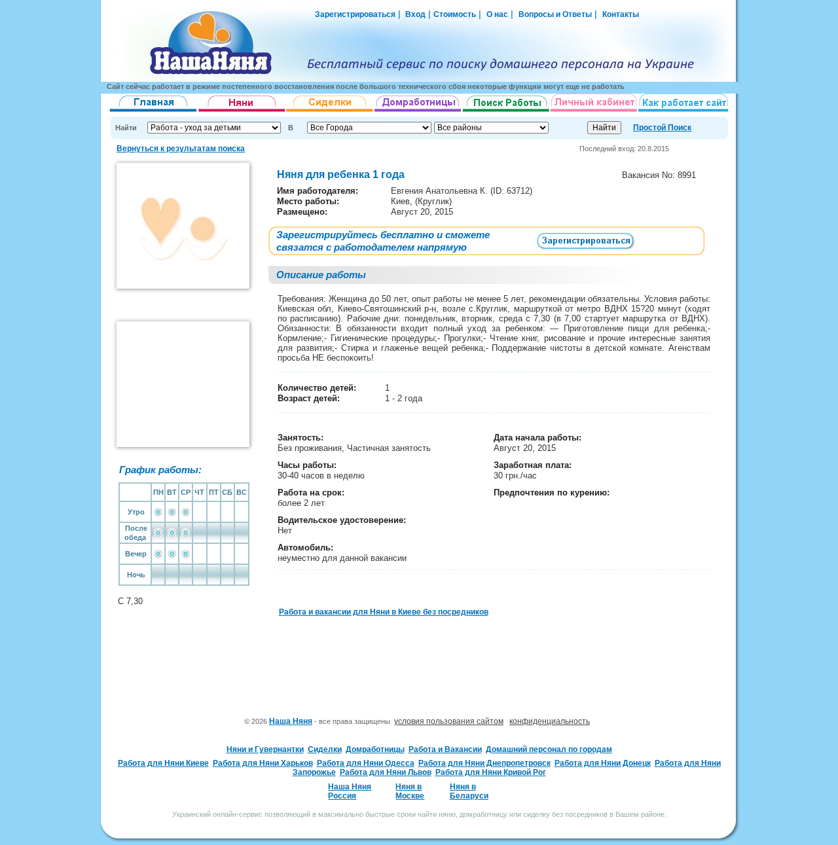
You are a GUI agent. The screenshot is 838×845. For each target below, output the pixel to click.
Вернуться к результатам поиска (181, 148)
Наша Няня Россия (349, 791)
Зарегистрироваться (355, 14)
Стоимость (454, 14)
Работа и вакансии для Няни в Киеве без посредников (383, 612)
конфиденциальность (549, 721)
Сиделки (325, 749)
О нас (497, 14)
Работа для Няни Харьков (263, 763)
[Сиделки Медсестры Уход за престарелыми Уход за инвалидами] (330, 112)
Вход (414, 14)
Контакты (620, 14)
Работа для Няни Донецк (603, 763)
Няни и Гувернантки (265, 749)
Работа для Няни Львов (385, 772)
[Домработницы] (418, 112)
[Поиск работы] (506, 112)
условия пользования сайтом (448, 721)
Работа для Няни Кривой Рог (490, 772)
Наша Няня (290, 721)
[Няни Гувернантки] (242, 112)
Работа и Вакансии (445, 749)
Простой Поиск (662, 127)
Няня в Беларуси (469, 791)
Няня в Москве (409, 791)
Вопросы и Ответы (555, 14)
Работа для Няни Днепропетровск (484, 763)
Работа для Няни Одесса (365, 763)
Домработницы (375, 749)
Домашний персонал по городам (549, 749)
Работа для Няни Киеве (163, 763)
